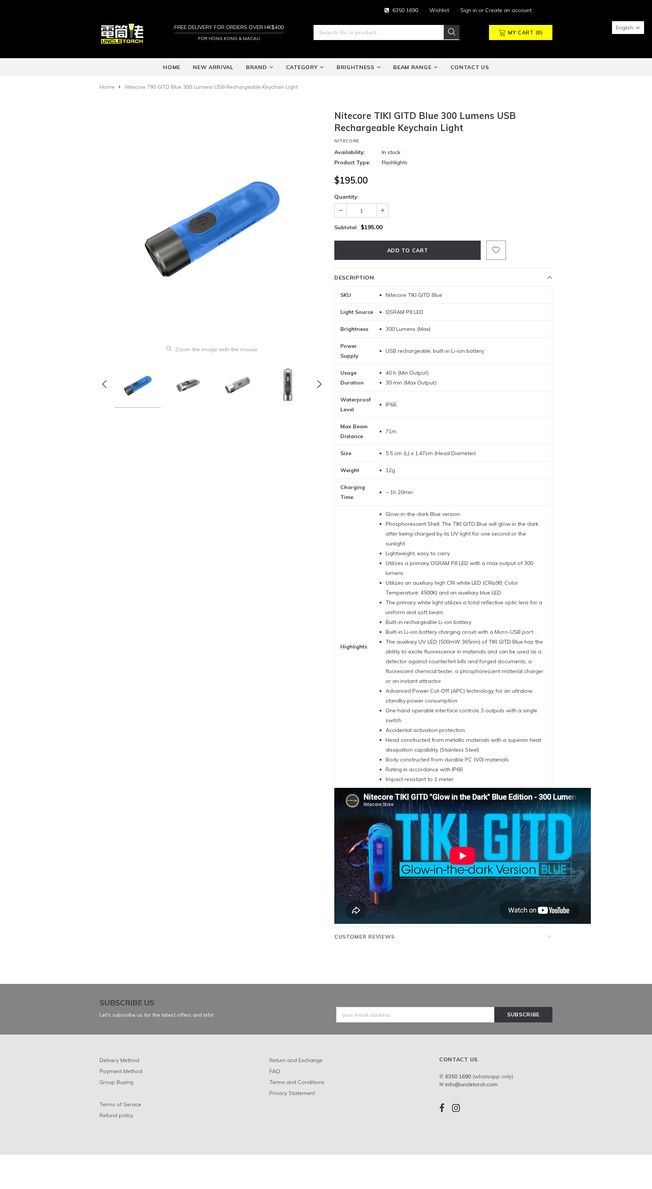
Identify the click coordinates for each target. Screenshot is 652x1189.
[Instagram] (456, 1107)
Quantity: (346, 196)
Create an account (508, 10)
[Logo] (122, 33)
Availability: (349, 152)
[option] (212, 222)
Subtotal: (346, 227)
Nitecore (346, 141)
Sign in (469, 10)
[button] (628, 27)
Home (107, 86)
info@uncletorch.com (471, 1084)
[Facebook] (441, 1107)
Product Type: (352, 162)
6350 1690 (405, 10)
